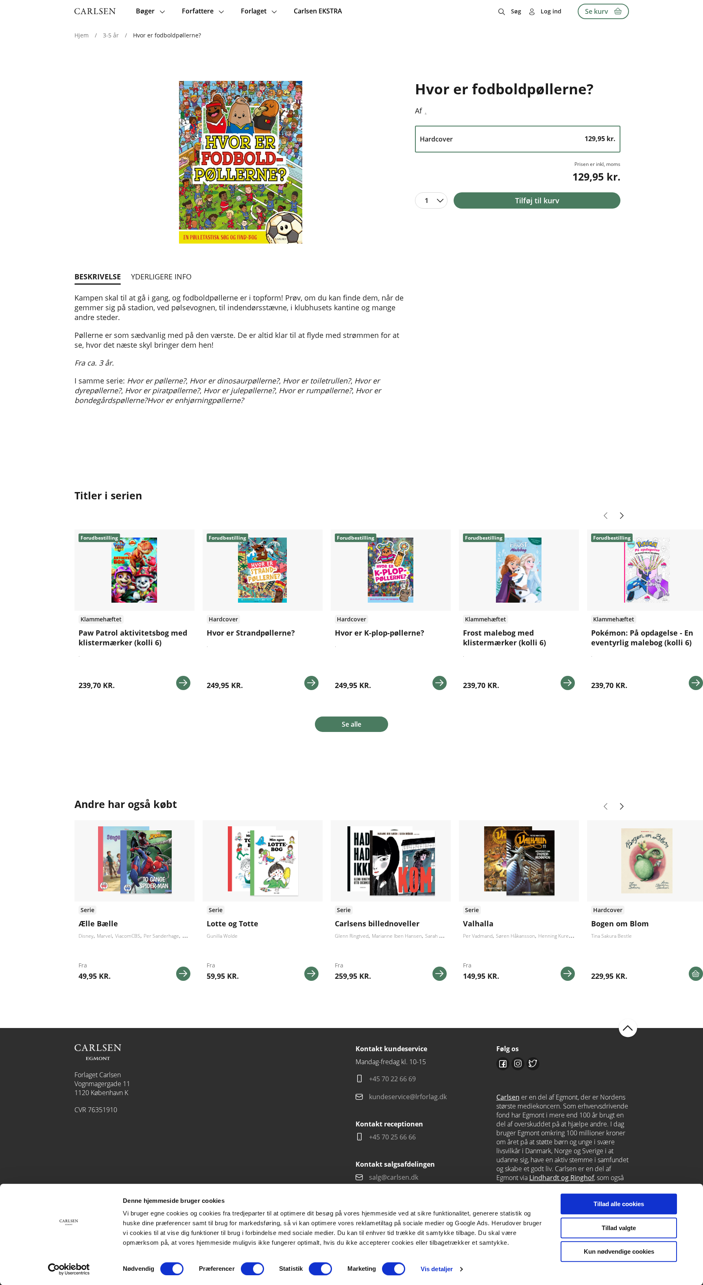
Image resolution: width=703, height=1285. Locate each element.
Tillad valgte (619, 1227)
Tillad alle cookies (619, 1203)
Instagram (517, 1063)
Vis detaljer (437, 1268)
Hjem (81, 35)
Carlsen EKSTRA (318, 11)
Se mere (183, 683)
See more (134, 612)
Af (418, 110)
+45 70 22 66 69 (392, 1078)
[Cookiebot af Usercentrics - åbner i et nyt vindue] (69, 1269)
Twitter (532, 1063)
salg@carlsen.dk (394, 1177)
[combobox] (431, 200)
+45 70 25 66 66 (392, 1137)
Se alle (351, 724)
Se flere (134, 903)
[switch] (252, 1268)
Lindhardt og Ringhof (561, 1177)
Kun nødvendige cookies (619, 1251)
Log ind (551, 11)
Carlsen (508, 1097)
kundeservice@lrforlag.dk (408, 1096)
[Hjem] (95, 11)
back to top (628, 1028)
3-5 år (111, 35)
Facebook (502, 1063)
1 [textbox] (426, 200)
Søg (516, 11)
